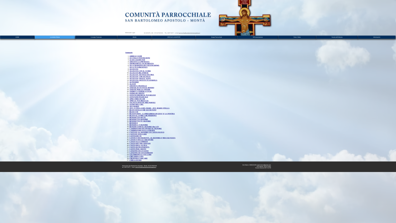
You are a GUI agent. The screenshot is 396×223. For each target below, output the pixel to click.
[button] (134, 37)
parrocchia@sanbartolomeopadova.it (189, 33)
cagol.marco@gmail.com (264, 165)
